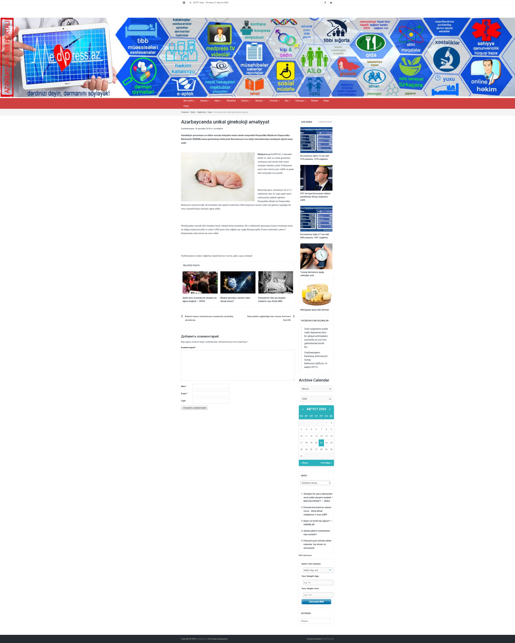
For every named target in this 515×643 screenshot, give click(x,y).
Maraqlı (258, 100)
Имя (184, 386)
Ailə (286, 100)
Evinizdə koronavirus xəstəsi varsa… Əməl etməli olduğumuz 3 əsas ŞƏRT (317, 511)
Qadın (192, 112)
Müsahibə (231, 100)
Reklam (314, 100)
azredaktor (218, 128)
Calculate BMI (316, 601)
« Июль (304, 463)
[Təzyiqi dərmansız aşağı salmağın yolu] (316, 256)
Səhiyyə (244, 100)
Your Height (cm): (310, 588)
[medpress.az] (257, 58)
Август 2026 (316, 409)
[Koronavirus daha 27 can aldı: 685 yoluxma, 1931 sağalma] (316, 218)
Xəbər (217, 100)
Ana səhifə (188, 100)
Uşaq (209, 112)
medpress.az (201, 639)
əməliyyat (248, 256)
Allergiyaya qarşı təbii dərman (314, 310)
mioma (229, 256)
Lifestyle (273, 100)
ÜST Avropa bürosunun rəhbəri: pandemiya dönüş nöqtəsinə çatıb (315, 196)
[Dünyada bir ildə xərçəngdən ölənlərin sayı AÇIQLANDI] (275, 282)
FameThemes (328, 639)
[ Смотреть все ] (325, 122)
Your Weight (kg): (310, 576)
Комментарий (188, 347)
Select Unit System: (311, 563)
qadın (235, 256)
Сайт (183, 401)
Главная (184, 112)
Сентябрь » (326, 463)
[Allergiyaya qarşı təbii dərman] (316, 294)
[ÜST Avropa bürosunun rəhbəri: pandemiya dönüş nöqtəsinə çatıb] (316, 177)
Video (186, 106)
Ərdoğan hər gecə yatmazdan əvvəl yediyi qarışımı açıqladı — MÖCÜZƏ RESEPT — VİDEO (318, 497)
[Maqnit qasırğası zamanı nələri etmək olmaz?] (237, 282)
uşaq (241, 256)
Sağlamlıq (201, 112)
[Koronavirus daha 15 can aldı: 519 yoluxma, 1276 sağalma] (316, 140)
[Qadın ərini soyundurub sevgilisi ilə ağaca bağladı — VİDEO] (200, 282)
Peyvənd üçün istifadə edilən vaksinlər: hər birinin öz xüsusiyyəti (317, 544)
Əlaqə (326, 100)
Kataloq (203, 100)
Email (184, 393)
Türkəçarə (299, 100)
